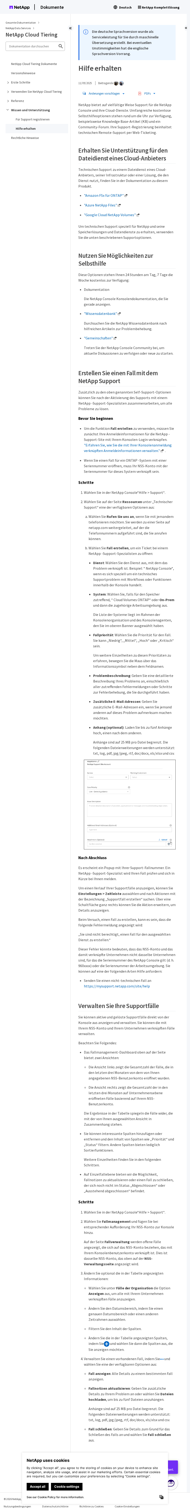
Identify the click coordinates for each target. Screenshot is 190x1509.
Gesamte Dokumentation (21, 22)
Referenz (17, 101)
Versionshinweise (23, 73)
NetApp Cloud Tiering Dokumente (34, 64)
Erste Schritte (20, 82)
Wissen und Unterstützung (30, 110)
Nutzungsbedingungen (17, 1506)
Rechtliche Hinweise (25, 138)
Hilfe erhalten (26, 128)
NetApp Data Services (18, 28)
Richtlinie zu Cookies (91, 1506)
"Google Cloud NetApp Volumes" (110, 214)
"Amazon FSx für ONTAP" (104, 195)
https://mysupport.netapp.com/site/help (117, 986)
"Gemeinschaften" (98, 338)
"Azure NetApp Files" (100, 205)
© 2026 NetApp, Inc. (15, 1499)
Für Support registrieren (33, 119)
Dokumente (52, 7)
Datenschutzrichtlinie (55, 1506)
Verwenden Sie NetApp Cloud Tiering (36, 91)
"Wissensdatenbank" (100, 313)
